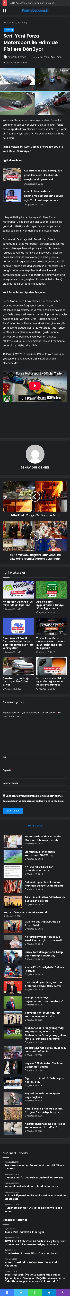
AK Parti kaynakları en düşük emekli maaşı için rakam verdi (43, 938)
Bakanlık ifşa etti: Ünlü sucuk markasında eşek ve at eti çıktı (44, 883)
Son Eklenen (35, 825)
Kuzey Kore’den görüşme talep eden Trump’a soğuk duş (44, 953)
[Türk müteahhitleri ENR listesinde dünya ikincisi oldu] (13, 902)
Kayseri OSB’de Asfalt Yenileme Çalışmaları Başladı (44, 1064)
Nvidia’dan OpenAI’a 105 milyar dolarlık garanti (18, 603)
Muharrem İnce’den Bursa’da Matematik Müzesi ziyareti (43, 838)
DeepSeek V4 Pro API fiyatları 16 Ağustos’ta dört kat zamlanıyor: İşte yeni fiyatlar (18, 643)
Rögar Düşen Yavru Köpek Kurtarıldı (26, 912)
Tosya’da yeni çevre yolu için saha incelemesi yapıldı (42, 1014)
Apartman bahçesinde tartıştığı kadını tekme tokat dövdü (45, 1125)
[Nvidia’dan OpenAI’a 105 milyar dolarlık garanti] (18, 590)
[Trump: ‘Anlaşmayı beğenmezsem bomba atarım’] (13, 1002)
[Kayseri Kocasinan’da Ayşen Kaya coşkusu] (13, 1098)
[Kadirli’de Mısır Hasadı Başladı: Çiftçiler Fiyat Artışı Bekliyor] (13, 1113)
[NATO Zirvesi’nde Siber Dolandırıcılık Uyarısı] (13, 871)
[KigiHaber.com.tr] (35, 10)
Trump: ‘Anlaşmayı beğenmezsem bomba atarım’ (44, 999)
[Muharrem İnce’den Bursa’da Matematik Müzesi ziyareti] (13, 841)
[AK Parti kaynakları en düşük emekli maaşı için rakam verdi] (13, 941)
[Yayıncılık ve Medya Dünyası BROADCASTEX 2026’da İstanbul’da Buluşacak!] (51, 626)
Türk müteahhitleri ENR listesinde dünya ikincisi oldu (45, 899)
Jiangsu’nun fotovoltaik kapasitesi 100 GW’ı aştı (40, 853)
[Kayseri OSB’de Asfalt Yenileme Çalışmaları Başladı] (13, 1067)
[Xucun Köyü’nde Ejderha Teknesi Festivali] (13, 972)
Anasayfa (11, 22)
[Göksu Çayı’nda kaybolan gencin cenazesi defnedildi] (13, 1052)
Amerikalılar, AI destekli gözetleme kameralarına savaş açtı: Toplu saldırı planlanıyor (43, 196)
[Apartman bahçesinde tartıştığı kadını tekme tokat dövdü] (13, 1128)
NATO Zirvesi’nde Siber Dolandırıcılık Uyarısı (39, 868)
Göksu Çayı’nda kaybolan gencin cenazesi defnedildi (45, 1049)
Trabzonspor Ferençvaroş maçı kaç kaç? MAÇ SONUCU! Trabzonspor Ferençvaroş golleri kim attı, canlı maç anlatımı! (45, 1033)
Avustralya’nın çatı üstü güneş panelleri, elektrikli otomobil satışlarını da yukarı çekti (43, 175)
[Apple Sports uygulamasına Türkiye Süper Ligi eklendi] (51, 590)
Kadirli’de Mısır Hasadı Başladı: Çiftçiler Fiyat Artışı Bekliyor (44, 1110)
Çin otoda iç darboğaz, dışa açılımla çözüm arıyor (17, 681)
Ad (5, 757)
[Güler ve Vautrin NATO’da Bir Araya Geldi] (13, 926)
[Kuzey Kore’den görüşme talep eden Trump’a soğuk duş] (13, 956)
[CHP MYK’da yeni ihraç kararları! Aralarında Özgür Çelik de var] (13, 987)
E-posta (8, 770)
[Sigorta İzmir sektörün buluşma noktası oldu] (13, 1083)
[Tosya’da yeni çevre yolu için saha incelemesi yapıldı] (13, 1017)
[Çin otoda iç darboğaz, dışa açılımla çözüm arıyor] (18, 666)
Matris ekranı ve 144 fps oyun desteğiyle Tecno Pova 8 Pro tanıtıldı (51, 681)
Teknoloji (22, 22)
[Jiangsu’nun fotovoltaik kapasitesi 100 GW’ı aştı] (13, 856)
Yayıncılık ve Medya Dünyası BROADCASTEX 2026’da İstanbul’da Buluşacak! (50, 643)
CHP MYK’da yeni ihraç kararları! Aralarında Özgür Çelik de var (44, 984)
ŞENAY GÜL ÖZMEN (17, 57)
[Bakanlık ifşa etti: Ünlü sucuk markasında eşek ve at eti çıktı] (13, 886)
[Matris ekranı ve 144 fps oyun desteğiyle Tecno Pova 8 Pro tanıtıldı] (51, 666)
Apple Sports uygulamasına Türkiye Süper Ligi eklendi (50, 605)
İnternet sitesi (10, 783)
